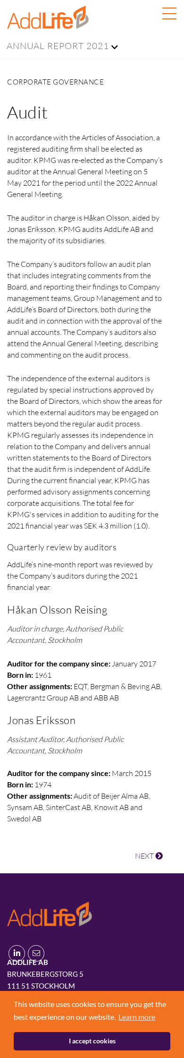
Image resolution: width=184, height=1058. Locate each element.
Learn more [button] (136, 1016)
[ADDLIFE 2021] (49, 912)
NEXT (145, 856)
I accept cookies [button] (92, 1041)
